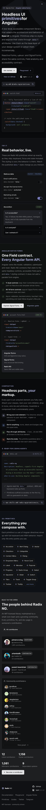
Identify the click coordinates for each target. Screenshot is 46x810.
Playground (19, 795)
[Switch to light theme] (42, 4)
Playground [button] (24, 70)
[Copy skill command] (41, 502)
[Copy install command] (32, 84)
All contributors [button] (12, 629)
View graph (22, 745)
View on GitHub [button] (9, 77)
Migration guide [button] (33, 306)
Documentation (7, 795)
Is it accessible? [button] (11, 213)
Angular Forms (31, 795)
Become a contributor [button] (14, 772)
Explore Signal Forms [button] (11, 306)
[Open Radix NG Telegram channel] (37, 76)
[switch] (39, 182)
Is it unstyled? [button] (10, 227)
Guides (13, 799)
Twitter (21, 799)
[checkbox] (41, 190)
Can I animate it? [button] (11, 233)
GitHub (38, 786)
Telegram (29, 799)
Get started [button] (8, 70)
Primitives (5, 799)
